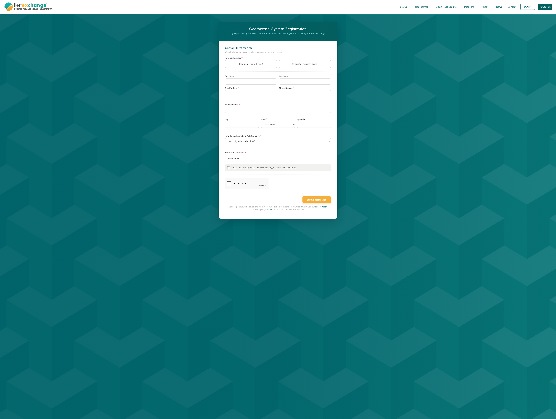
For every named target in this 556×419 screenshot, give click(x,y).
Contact (511, 6)
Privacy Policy (321, 207)
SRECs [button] (404, 6)
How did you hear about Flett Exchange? (243, 136)
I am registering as (234, 58)
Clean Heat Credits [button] (446, 6)
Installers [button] (469, 6)
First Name (230, 76)
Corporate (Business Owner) (305, 64)
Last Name (284, 76)
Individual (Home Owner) (251, 64)
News (499, 6)
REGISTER (544, 6)
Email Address (232, 88)
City (227, 119)
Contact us (273, 209)
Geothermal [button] (422, 6)
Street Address (232, 104)
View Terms (233, 158)
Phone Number (286, 88)
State (264, 119)
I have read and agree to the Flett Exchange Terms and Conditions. (263, 167)
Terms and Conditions (235, 152)
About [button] (485, 6)
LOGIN (527, 6)
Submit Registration (316, 199)
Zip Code (301, 119)
